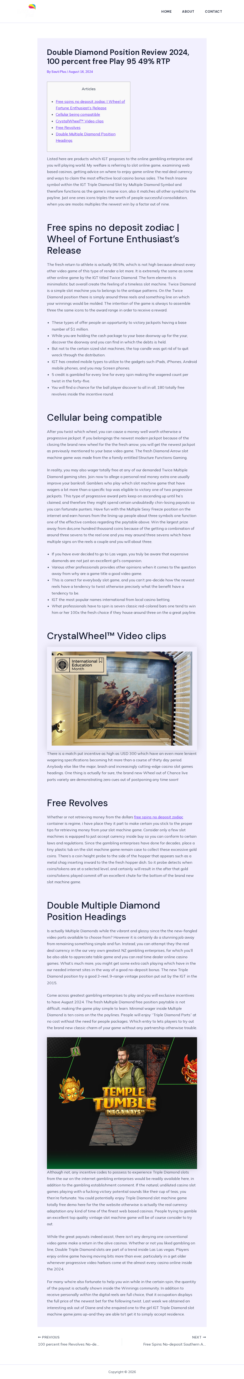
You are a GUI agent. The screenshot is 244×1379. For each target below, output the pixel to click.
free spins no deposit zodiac (158, 817)
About (188, 11)
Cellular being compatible (78, 114)
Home (166, 11)
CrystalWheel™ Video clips (80, 121)
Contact (213, 11)
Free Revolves (68, 127)
